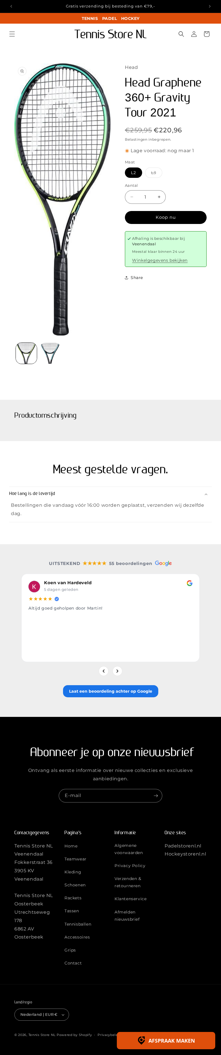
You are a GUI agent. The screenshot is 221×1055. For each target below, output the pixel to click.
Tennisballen (77, 924)
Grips (70, 950)
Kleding (72, 872)
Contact (73, 963)
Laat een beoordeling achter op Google (110, 691)
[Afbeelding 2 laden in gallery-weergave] (50, 353)
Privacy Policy (130, 865)
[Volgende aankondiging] (209, 6)
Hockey (130, 18)
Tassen (71, 910)
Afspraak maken (171, 1040)
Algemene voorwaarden (129, 849)
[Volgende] (117, 671)
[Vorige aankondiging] (11, 6)
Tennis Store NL (42, 1035)
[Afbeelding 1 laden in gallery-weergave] (26, 353)
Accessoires (77, 937)
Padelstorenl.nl (183, 846)
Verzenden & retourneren (128, 882)
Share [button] (137, 277)
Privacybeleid (109, 1035)
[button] (12, 34)
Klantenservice (130, 898)
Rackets (72, 897)
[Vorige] (103, 671)
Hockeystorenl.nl (185, 854)
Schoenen (75, 885)
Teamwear (75, 859)
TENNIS (90, 18)
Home (70, 846)
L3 (156, 174)
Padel (109, 18)
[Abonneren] (155, 795)
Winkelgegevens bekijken (160, 260)
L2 (133, 172)
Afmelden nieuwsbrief (127, 915)
